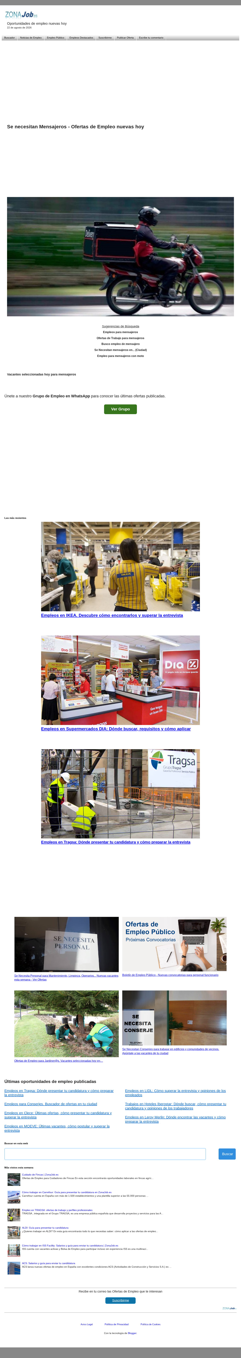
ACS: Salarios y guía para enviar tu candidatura (48, 1263)
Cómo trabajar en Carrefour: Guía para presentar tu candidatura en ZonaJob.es (67, 1192)
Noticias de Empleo (31, 37)
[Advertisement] (120, 77)
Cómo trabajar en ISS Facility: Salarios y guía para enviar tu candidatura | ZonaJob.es (70, 1245)
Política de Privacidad (117, 1324)
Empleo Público (55, 37)
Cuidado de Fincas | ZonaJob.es (40, 1174)
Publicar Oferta (125, 37)
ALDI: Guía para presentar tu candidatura (45, 1227)
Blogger (132, 1333)
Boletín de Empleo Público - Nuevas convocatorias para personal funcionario (170, 975)
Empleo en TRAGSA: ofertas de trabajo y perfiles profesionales (57, 1210)
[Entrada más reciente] (8, 386)
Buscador (9, 37)
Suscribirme (105, 37)
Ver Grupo (120, 409)
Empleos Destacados (81, 37)
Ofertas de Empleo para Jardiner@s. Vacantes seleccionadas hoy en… (58, 1060)
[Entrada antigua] (233, 386)
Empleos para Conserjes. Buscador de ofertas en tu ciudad (50, 1104)
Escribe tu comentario (151, 37)
